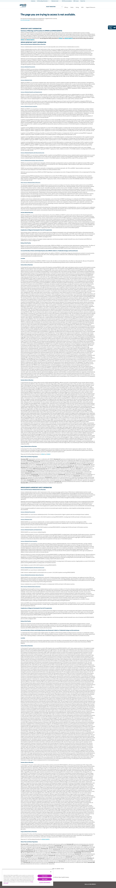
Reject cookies (44, 879)
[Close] (50, 871)
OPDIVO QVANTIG (30, 39)
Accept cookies (44, 876)
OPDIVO (22, 39)
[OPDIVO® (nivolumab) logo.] (29, 5)
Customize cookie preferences (44, 882)
